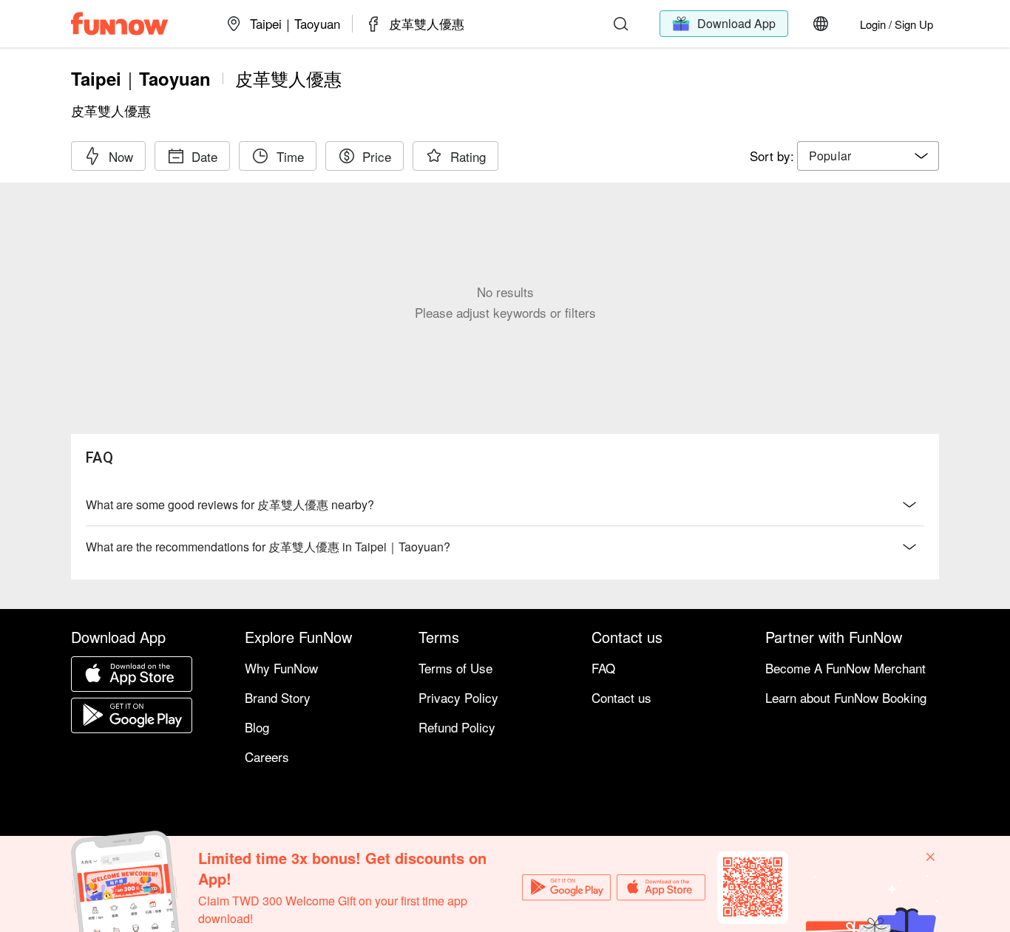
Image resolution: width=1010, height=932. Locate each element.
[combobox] (868, 156)
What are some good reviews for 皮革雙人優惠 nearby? (230, 504)
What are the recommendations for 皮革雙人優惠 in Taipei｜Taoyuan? (268, 546)
